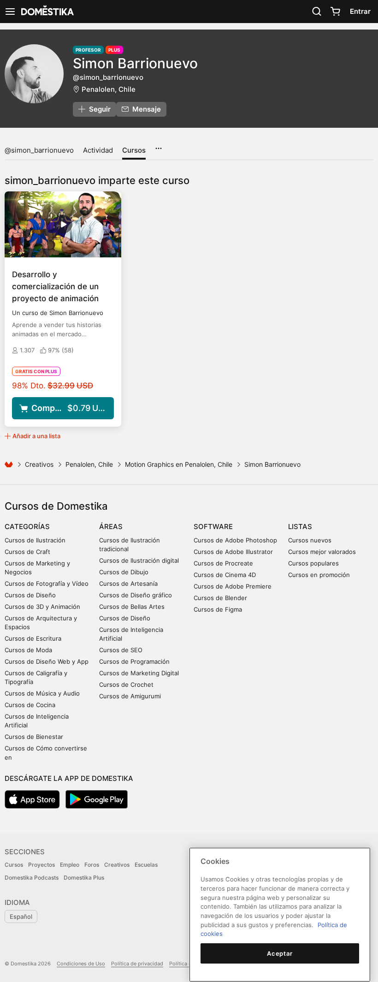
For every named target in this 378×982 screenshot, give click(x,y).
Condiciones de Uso (81, 963)
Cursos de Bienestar (34, 736)
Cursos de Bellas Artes (132, 606)
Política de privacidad (137, 963)
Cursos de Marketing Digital (139, 673)
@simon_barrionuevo (39, 150)
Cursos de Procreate (223, 563)
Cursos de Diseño (30, 595)
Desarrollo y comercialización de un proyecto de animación (55, 286)
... (158, 145)
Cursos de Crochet (126, 684)
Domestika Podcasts (32, 877)
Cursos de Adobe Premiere (233, 586)
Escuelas (146, 864)
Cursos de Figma (218, 609)
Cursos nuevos (309, 540)
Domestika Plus (84, 877)
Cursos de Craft (27, 551)
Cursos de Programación (134, 661)
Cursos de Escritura (33, 638)
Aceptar (280, 953)
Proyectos (41, 864)
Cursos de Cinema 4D (225, 574)
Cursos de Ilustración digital (139, 560)
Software (213, 526)
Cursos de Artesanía (128, 583)
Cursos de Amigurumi (130, 696)
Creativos (39, 464)
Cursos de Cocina (30, 704)
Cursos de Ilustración (35, 540)
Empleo (69, 864)
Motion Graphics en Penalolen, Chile (178, 464)
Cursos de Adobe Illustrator (233, 551)
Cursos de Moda (28, 650)
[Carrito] (335, 11)
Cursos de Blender (220, 597)
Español (21, 916)
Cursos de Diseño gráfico (135, 595)
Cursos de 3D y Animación (42, 606)
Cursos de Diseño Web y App (47, 661)
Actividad (98, 150)
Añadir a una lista (36, 436)
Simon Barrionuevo (135, 63)
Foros (91, 864)
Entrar (360, 11)
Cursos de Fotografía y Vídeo (47, 583)
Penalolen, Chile (109, 89)
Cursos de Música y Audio (42, 693)
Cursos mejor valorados (322, 551)
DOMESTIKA (46, 11)
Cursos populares (313, 563)
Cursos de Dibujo (123, 572)
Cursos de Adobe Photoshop (235, 540)
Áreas (111, 526)
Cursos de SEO (120, 650)
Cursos (134, 150)
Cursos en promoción (319, 574)
